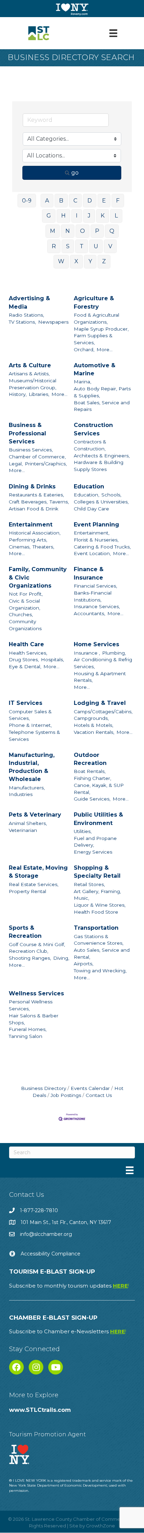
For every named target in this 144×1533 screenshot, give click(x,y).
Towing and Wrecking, (100, 970)
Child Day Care (91, 508)
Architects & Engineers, (102, 455)
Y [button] (90, 261)
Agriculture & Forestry (94, 302)
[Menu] (113, 33)
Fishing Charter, (92, 778)
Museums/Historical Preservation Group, (32, 384)
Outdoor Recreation (90, 759)
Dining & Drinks (32, 486)
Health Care (26, 644)
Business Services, (31, 449)
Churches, (21, 614)
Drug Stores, (24, 659)
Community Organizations (25, 625)
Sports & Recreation (25, 931)
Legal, (16, 463)
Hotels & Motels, (93, 725)
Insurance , (87, 653)
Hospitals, (52, 659)
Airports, (83, 963)
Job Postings (66, 1095)
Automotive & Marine (94, 369)
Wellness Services (36, 993)
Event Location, (92, 553)
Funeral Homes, (27, 1029)
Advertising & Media (29, 302)
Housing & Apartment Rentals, (100, 677)
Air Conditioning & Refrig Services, (103, 663)
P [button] (97, 231)
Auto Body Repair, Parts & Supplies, (102, 392)
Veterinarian (23, 830)
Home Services (96, 644)
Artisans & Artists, (29, 373)
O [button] (82, 231)
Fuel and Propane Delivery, (95, 841)
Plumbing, (114, 653)
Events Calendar (90, 1088)
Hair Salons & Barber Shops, (33, 1019)
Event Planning (96, 524)
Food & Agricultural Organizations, (96, 318)
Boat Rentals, (90, 771)
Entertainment (30, 524)
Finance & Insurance (88, 573)
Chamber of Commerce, (37, 456)
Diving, (61, 958)
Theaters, (43, 547)
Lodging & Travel (100, 703)
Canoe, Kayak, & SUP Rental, (99, 788)
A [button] (47, 200)
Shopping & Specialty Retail (97, 871)
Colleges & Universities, (101, 501)
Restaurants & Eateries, (36, 495)
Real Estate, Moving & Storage (38, 871)
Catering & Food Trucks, (102, 547)
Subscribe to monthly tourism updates (69, 1285)
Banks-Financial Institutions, (92, 596)
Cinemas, (19, 547)
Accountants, (89, 613)
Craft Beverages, (28, 501)
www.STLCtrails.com (40, 1410)
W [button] (61, 261)
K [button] (103, 215)
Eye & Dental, (25, 666)
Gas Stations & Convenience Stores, (98, 940)
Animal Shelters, (28, 823)
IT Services (25, 703)
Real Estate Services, (33, 884)
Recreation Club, (28, 951)
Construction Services (93, 429)
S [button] (68, 246)
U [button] (96, 246)
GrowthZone (100, 1525)
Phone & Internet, (30, 725)
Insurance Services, (97, 606)
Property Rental (27, 891)
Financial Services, (95, 586)
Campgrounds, (91, 718)
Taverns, (59, 501)
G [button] (48, 215)
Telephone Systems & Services (34, 735)
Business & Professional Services (27, 433)
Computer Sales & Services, (30, 715)
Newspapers (53, 322)
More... (104, 349)
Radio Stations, (26, 315)
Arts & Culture (30, 365)
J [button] (89, 215)
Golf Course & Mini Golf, (37, 944)
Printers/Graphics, (46, 463)
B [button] (61, 200)
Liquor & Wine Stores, (99, 905)
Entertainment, (91, 533)
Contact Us (99, 1095)
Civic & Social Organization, (24, 604)
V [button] (110, 246)
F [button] (118, 200)
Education (89, 486)
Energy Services (93, 852)
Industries (21, 794)
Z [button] (104, 261)
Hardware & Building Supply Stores (98, 465)
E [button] (104, 200)
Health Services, (28, 653)
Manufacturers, (27, 787)
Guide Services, (92, 799)
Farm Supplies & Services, (93, 339)
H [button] (63, 215)
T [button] (82, 246)
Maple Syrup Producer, (101, 329)
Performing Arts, (28, 540)
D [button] (89, 200)
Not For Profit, (26, 594)
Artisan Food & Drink (33, 508)
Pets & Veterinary (35, 814)
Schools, (111, 495)
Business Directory (43, 1088)
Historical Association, (34, 533)
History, (18, 394)
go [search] (75, 172)
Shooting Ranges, (30, 958)
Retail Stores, (89, 884)
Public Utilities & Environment (98, 818)
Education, (86, 495)
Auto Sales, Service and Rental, (102, 953)
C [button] (75, 200)
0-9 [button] (26, 200)
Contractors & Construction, (90, 445)
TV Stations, (22, 322)
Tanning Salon (25, 1036)
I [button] (77, 215)
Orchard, (84, 349)
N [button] (67, 231)
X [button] (76, 261)
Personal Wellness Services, (30, 1005)
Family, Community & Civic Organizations (38, 577)
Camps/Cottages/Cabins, (103, 711)
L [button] (116, 215)
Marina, (82, 381)
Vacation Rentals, (94, 732)
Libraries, (39, 394)
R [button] (54, 246)
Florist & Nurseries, (96, 540)
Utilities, (83, 831)
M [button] (52, 231)
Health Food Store (96, 912)
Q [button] (111, 231)
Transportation (96, 927)
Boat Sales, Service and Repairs (102, 406)
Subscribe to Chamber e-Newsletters (67, 1331)
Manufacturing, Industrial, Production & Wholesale (32, 767)
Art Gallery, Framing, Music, (97, 895)
